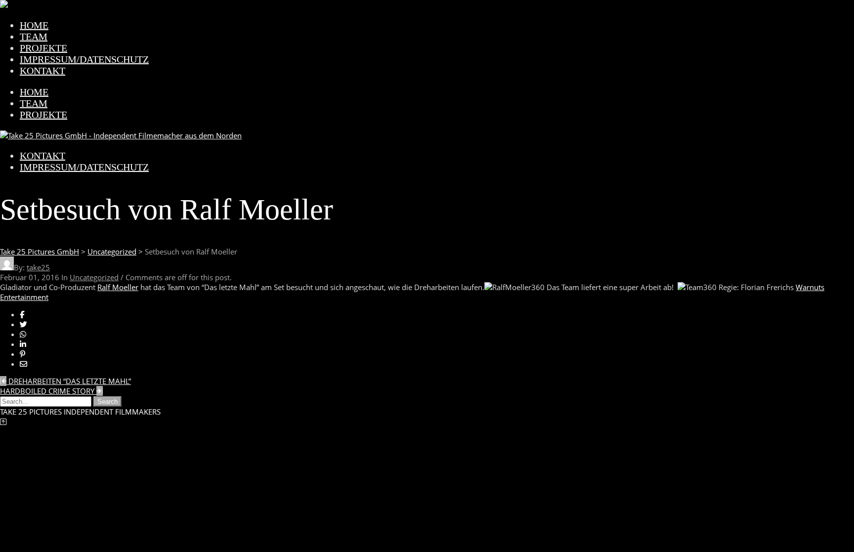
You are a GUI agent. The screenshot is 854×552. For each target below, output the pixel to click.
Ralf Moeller (117, 287)
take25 (38, 267)
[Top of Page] (3, 421)
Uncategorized (94, 277)
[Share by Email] (23, 364)
